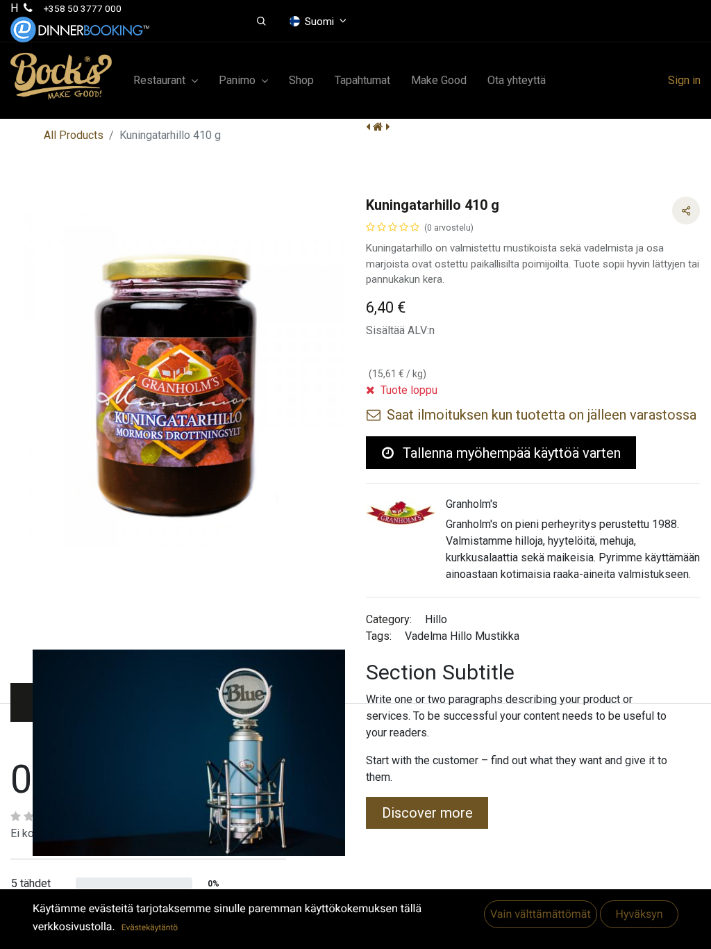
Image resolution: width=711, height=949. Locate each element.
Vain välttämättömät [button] (540, 914)
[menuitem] (301, 80)
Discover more (427, 812)
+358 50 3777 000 (83, 8)
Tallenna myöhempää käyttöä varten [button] (510, 453)
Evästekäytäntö (150, 927)
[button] (261, 21)
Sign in (684, 80)
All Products (73, 135)
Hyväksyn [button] (638, 914)
